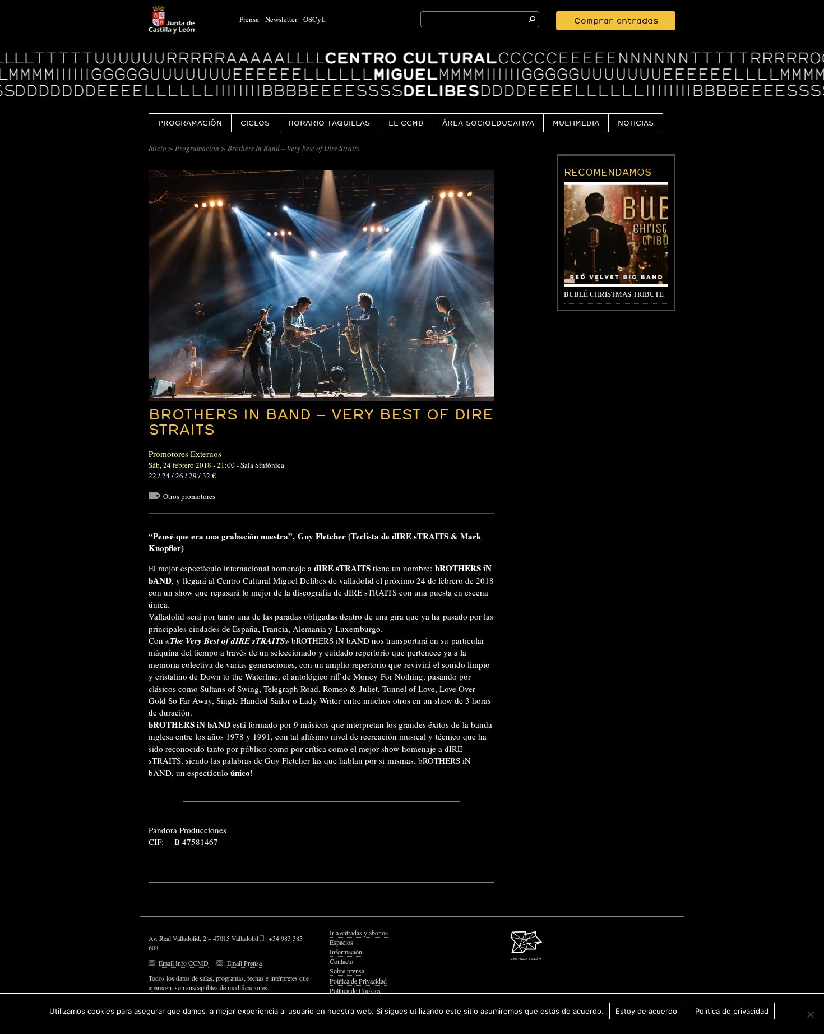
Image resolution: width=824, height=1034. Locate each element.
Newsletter (281, 19)
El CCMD (406, 122)
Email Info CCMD (184, 962)
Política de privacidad (732, 1011)
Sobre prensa (347, 970)
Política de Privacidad (358, 980)
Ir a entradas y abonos (359, 932)
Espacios (341, 942)
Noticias (636, 122)
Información (346, 951)
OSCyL (314, 19)
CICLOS (255, 122)
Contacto (341, 961)
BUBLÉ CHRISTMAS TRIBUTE (614, 294)
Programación (190, 122)
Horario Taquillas (329, 122)
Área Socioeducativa (488, 122)
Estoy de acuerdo (646, 1011)
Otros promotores (189, 496)
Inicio (157, 148)
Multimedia (576, 122)
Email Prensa (244, 962)
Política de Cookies (355, 990)
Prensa (249, 19)
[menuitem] (190, 122)
